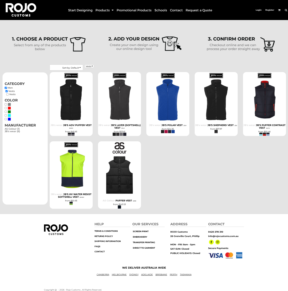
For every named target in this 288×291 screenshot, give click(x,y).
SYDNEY (133, 274)
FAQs (97, 246)
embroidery (140, 237)
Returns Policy (103, 236)
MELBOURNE (119, 274)
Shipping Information (107, 241)
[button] (104, 10)
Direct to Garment (144, 248)
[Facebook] (211, 242)
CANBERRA (103, 274)
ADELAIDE (147, 274)
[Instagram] (217, 242)
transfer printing (144, 242)
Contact (99, 251)
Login (259, 10)
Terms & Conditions (106, 231)
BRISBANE (161, 274)
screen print (140, 231)
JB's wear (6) (12, 131)
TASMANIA (186, 274)
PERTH (173, 274)
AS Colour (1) (12, 128)
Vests (11, 91)
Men (10, 87)
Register (269, 10)
